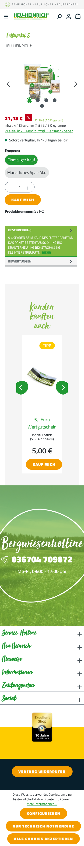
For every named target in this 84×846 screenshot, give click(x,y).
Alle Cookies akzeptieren (43, 839)
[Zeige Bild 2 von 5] (38, 100)
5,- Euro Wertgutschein (42, 423)
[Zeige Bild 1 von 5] (29, 100)
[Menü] (6, 16)
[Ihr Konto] (68, 16)
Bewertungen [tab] (20, 261)
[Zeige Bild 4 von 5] (54, 100)
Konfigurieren (43, 813)
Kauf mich (22, 200)
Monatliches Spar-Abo (26, 172)
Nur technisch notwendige (43, 826)
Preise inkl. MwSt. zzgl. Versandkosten (39, 131)
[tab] (41, 241)
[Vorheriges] (8, 83)
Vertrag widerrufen (42, 771)
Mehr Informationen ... (42, 804)
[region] (42, 83)
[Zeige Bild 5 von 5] (42, 106)
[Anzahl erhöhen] (28, 187)
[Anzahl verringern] (11, 187)
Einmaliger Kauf (21, 160)
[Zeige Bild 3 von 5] (46, 100)
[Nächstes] (75, 83)
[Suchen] (59, 16)
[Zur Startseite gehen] (31, 16)
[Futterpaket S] (42, 84)
